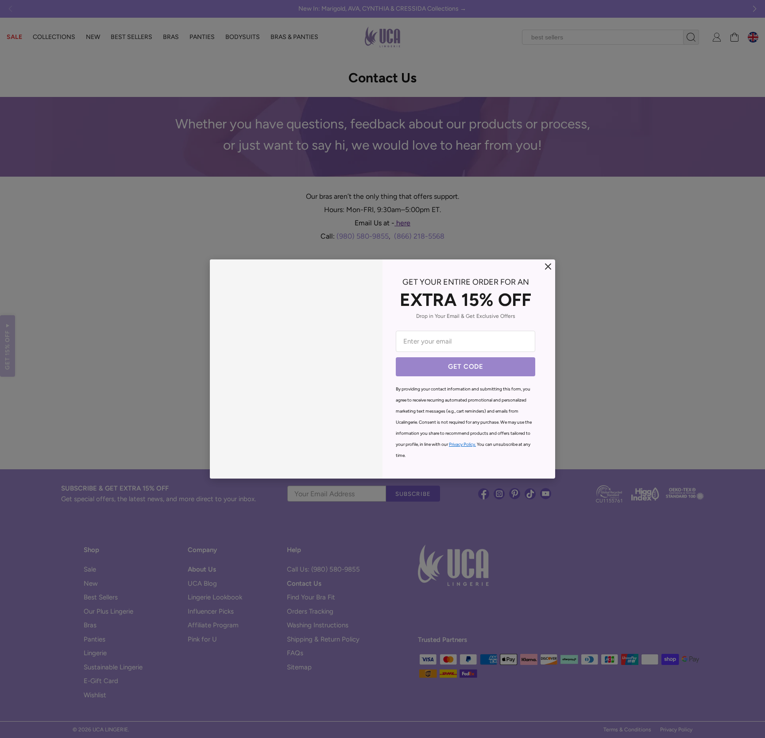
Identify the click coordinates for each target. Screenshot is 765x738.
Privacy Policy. (462, 444)
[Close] (548, 266)
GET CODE (465, 367)
